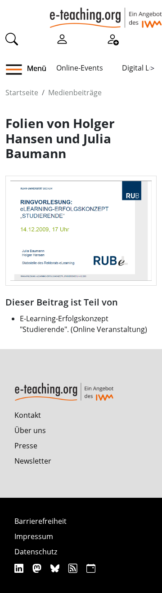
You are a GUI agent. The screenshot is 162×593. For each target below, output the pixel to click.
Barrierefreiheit (40, 521)
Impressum (33, 536)
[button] (17, 69)
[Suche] (11, 39)
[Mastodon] (38, 568)
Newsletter (32, 461)
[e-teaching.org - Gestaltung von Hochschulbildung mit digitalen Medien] (106, 14)
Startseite (21, 92)
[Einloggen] (62, 39)
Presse (25, 446)
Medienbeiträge (75, 92)
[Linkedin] (20, 568)
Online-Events (79, 68)
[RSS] (74, 568)
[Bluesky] (56, 568)
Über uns (30, 430)
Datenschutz (35, 552)
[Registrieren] (112, 39)
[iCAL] (90, 568)
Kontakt (27, 415)
